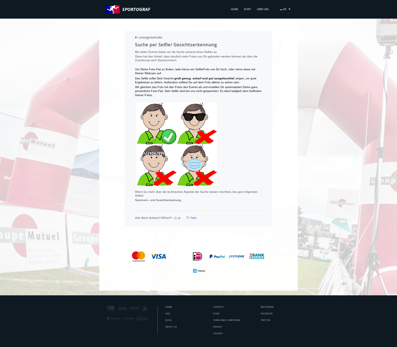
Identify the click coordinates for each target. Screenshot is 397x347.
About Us (171, 326)
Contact (218, 306)
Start (247, 9)
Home (234, 9)
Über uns (263, 9)
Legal (216, 313)
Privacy (217, 326)
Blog (168, 320)
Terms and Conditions (226, 320)
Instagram (267, 306)
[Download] (191, 121)
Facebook (267, 313)
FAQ (167, 313)
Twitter (265, 320)
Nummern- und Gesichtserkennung (158, 200)
